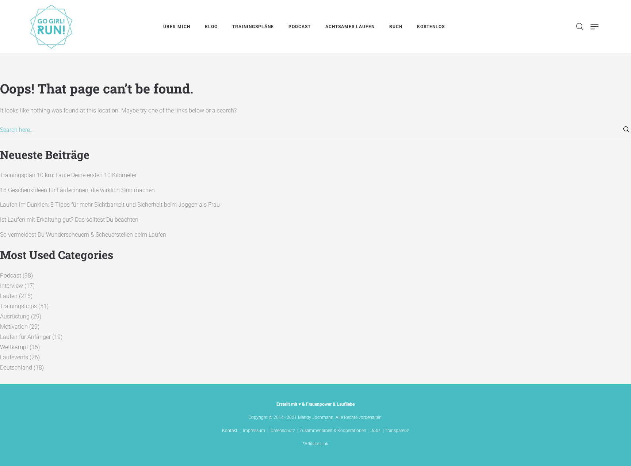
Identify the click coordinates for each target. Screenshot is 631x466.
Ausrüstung (15, 316)
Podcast (10, 275)
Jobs (375, 430)
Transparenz (397, 430)
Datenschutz (283, 430)
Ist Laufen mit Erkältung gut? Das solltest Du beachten (69, 219)
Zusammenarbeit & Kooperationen (332, 430)
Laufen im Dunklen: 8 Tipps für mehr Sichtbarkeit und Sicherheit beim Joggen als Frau (110, 204)
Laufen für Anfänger (25, 336)
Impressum (254, 430)
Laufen (9, 296)
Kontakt (229, 430)
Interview (11, 285)
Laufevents (14, 357)
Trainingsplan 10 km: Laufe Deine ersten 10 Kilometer (68, 175)
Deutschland (16, 367)
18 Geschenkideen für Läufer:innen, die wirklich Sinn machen (77, 190)
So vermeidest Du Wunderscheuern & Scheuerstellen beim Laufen (83, 234)
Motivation (14, 326)
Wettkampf (14, 347)
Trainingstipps (18, 306)
